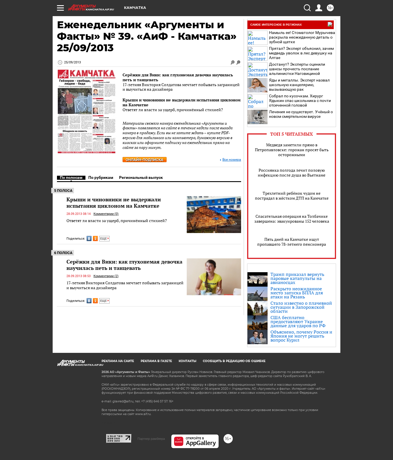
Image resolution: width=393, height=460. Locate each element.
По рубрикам (100, 177)
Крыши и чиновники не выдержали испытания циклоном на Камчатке (182, 102)
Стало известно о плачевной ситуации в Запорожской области (301, 307)
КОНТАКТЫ (187, 361)
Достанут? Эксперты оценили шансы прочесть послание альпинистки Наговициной (297, 69)
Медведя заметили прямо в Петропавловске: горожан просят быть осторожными (292, 149)
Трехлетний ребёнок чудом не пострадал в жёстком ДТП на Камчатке (292, 195)
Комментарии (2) (106, 276)
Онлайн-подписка (144, 160)
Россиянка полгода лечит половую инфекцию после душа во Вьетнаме (291, 172)
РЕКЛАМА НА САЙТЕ (118, 361)
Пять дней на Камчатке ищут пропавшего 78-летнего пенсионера (291, 242)
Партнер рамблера (151, 438)
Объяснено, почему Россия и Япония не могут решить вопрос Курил (301, 336)
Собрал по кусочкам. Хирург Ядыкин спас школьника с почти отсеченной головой (300, 100)
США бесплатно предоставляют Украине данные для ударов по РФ (298, 321)
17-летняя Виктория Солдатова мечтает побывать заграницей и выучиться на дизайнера (125, 285)
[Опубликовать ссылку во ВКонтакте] (89, 238)
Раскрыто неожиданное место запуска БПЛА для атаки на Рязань (296, 293)
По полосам (71, 177)
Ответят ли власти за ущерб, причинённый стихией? (116, 220)
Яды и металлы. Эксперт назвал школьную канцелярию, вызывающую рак (299, 85)
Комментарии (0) (106, 214)
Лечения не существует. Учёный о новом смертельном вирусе (301, 114)
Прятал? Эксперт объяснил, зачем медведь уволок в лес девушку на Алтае (301, 53)
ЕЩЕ (104, 239)
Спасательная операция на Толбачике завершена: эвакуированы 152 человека (291, 219)
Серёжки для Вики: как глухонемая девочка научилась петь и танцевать (178, 77)
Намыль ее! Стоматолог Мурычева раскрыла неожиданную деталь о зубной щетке (302, 37)
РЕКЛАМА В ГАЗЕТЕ (156, 361)
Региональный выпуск (141, 177)
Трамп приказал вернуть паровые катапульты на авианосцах (297, 278)
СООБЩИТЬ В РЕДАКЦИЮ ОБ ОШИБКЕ (234, 361)
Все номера (231, 160)
